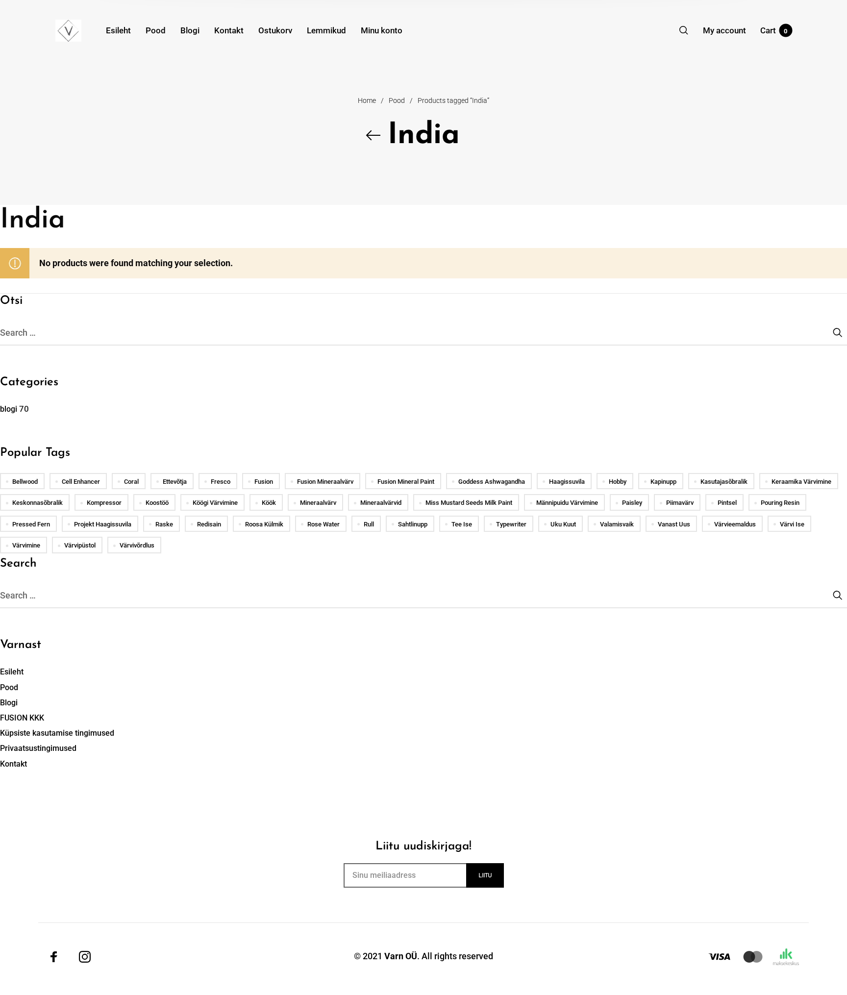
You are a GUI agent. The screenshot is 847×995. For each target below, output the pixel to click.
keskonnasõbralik (37, 502)
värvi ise (792, 524)
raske (164, 524)
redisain (209, 524)
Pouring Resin (780, 502)
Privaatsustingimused (38, 748)
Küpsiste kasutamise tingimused (57, 733)
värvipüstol (80, 545)
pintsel (727, 502)
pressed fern (31, 524)
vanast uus (674, 524)
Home (367, 100)
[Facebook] (54, 956)
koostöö (157, 502)
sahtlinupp (412, 524)
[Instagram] (85, 956)
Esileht (12, 671)
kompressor (104, 502)
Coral (131, 481)
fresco (220, 481)
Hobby (617, 481)
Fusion (263, 481)
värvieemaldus (735, 524)
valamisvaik (617, 524)
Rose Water (323, 524)
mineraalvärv (318, 502)
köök (269, 502)
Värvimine (26, 545)
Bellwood (25, 481)
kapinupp (663, 481)
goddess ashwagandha (491, 481)
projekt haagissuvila (102, 524)
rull (369, 524)
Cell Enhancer (81, 481)
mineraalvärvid (380, 502)
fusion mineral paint (405, 481)
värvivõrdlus (137, 545)
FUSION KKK (22, 717)
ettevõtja (175, 481)
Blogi (9, 702)
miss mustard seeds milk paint (468, 502)
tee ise (461, 524)
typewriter (511, 524)
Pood (397, 100)
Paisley (632, 502)
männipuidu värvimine (567, 502)
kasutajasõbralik (723, 481)
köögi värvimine (215, 502)
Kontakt (13, 764)
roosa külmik (264, 524)
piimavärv (680, 502)
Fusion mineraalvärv (325, 481)
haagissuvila (567, 481)
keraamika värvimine (801, 481)
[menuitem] (126, 30)
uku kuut (563, 524)
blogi (8, 409)
